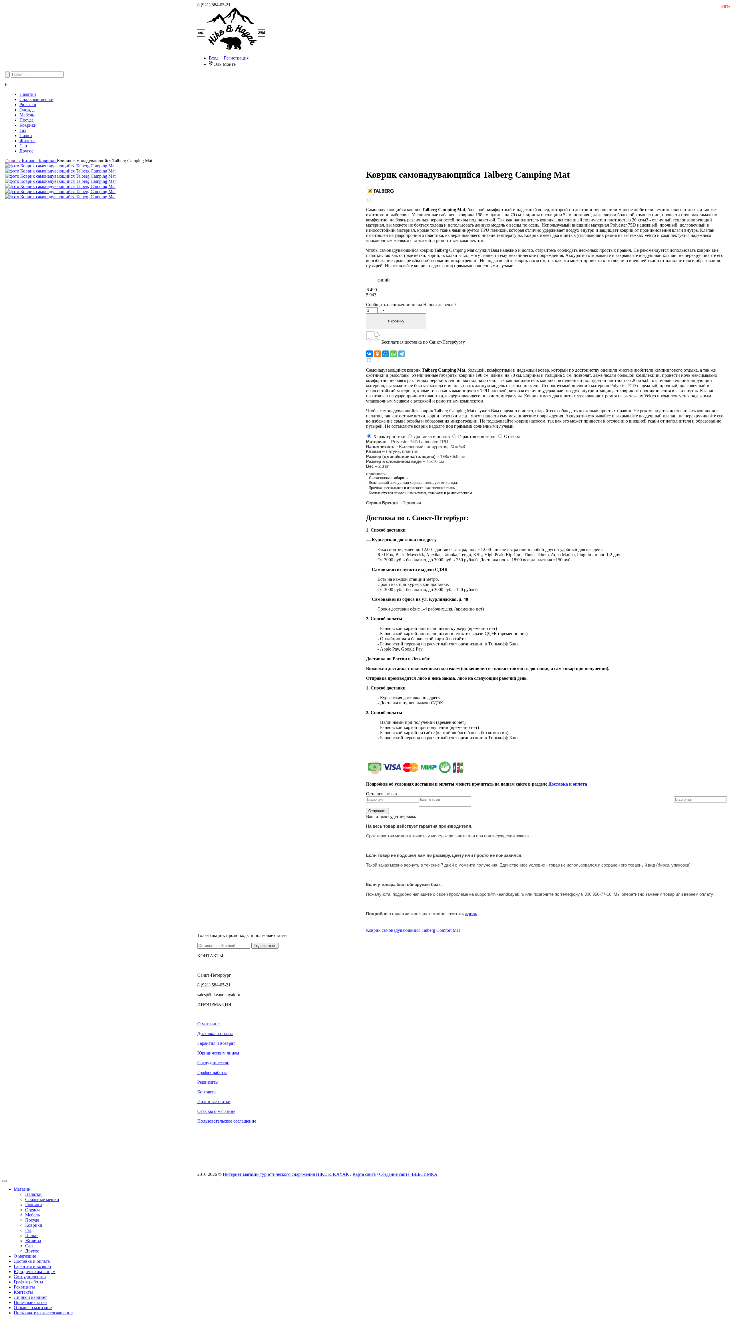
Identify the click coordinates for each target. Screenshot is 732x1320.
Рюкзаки (27, 104)
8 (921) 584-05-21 (213, 4)
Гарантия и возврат (216, 1043)
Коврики (28, 125)
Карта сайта (364, 1174)
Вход (213, 58)
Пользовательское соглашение (226, 1121)
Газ (22, 130)
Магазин (22, 1189)
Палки (25, 135)
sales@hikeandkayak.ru (218, 994)
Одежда (27, 109)
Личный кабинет (30, 1297)
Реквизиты (207, 1082)
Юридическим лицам (218, 1053)
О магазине (208, 1023)
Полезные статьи (213, 1101)
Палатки (27, 94)
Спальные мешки (36, 99)
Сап (23, 145)
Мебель (26, 114)
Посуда (26, 120)
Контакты (206, 1091)
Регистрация (236, 58)
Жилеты (27, 140)
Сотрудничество (213, 1062)
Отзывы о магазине (216, 1111)
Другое (26, 150)
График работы (212, 1072)
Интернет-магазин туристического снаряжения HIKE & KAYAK (286, 1174)
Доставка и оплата (567, 784)
